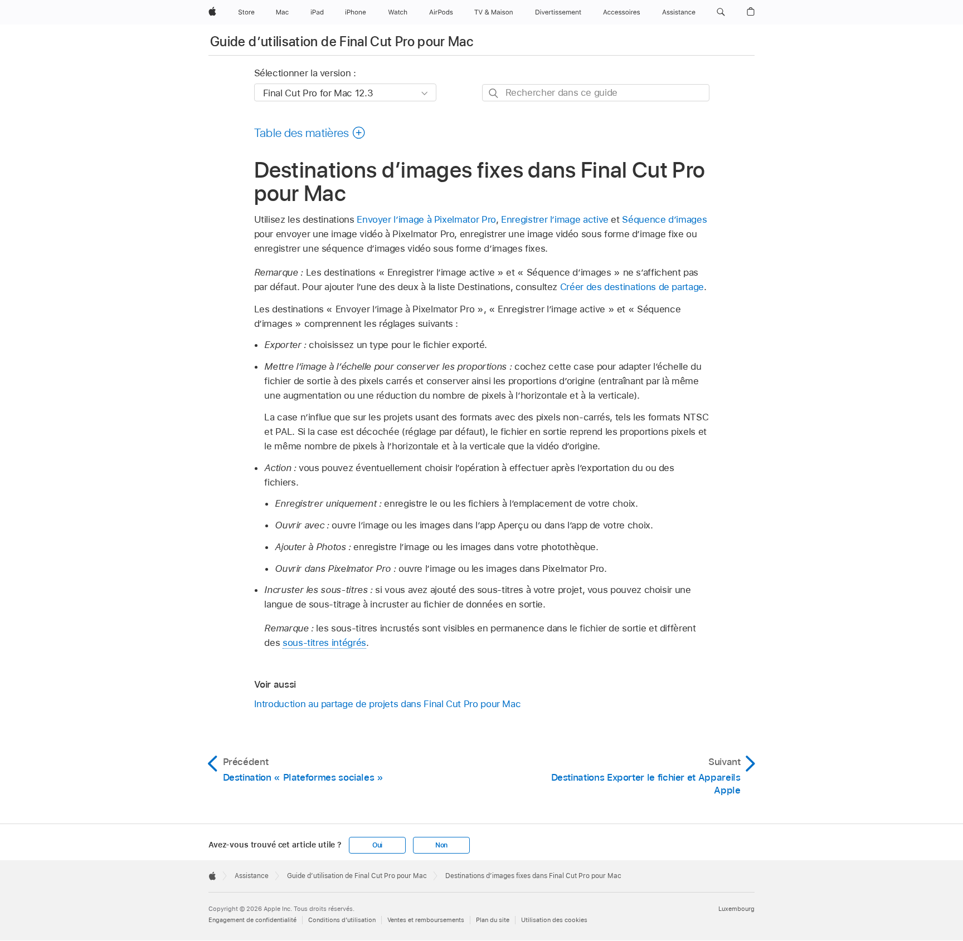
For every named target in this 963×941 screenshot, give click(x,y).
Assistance (252, 876)
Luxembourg (736, 909)
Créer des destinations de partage (632, 286)
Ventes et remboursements (425, 920)
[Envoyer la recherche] (494, 93)
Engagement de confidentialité (252, 920)
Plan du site (492, 920)
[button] (720, 12)
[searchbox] (595, 92)
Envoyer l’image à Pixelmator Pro (426, 219)
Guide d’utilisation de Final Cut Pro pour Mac (341, 41)
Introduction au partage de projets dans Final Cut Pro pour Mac (387, 703)
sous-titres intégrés (324, 642)
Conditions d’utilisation (342, 920)
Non (441, 845)
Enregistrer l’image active (555, 219)
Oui (377, 845)
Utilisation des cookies (554, 920)
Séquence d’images (664, 219)
